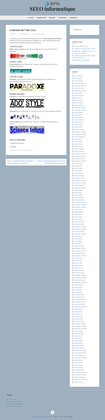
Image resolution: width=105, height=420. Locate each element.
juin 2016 (77, 287)
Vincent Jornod (24, 34)
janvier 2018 (78, 246)
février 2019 (78, 222)
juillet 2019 (77, 212)
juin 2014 (77, 336)
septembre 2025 (79, 91)
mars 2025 (77, 103)
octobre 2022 (78, 137)
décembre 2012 (79, 372)
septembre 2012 (79, 380)
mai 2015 (77, 314)
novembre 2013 (79, 353)
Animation (73, 17)
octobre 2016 (78, 280)
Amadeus (61, 416)
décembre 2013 (79, 350)
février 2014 (78, 346)
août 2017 (77, 258)
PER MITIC (52, 17)
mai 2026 (77, 78)
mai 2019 (77, 217)
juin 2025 (77, 98)
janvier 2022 (78, 151)
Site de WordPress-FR (15, 406)
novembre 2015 (79, 302)
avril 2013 (77, 365)
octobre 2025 (78, 88)
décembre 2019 (79, 202)
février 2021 (78, 176)
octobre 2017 (78, 253)
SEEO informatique (52, 8)
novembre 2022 (79, 134)
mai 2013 (77, 363)
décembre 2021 (79, 154)
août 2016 (77, 285)
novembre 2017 (79, 251)
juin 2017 (77, 261)
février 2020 (78, 197)
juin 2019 (77, 214)
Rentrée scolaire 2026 (81, 46)
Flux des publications (15, 402)
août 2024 (77, 112)
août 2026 (77, 76)
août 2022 (77, 139)
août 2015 (77, 309)
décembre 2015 (79, 299)
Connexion (12, 399)
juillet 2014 (77, 333)
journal (30, 150)
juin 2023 (77, 125)
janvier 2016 (78, 297)
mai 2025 (77, 100)
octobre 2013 (78, 355)
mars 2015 (77, 319)
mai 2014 (77, 338)
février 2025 (78, 105)
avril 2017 (77, 265)
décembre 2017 (79, 248)
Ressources (62, 17)
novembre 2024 (79, 108)
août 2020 (77, 190)
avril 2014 (77, 341)
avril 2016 (77, 292)
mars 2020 (77, 195)
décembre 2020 (79, 180)
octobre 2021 (78, 159)
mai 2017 (77, 263)
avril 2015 (77, 316)
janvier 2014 (78, 348)
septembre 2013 (79, 358)
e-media (13, 146)
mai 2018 (77, 241)
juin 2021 (77, 166)
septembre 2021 (79, 161)
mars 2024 (77, 117)
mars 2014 (77, 343)
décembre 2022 (79, 132)
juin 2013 (77, 360)
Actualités (35, 34)
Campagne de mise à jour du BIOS (84, 49)
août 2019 (77, 210)
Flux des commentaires (16, 404)
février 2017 (78, 270)
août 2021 (77, 163)
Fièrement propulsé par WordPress (43, 416)
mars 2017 (77, 268)
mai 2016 (77, 290)
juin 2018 (77, 239)
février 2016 (78, 295)
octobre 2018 (78, 231)
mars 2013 (77, 367)
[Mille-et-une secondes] (26, 56)
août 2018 (77, 236)
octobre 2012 (78, 377)
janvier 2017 (78, 273)
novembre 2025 (79, 86)
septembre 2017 (79, 256)
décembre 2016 (79, 275)
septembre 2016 (79, 282)
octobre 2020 (78, 185)
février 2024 (78, 120)
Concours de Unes (17, 143)
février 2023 (78, 129)
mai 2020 (77, 193)
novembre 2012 (79, 375)
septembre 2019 (79, 207)
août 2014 (77, 331)
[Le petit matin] (21, 71)
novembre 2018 (79, 229)
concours (18, 150)
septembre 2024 (79, 110)
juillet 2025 (77, 95)
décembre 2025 (79, 83)
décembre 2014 (79, 324)
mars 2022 (77, 146)
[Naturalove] (25, 116)
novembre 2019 (79, 205)
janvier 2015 (78, 321)
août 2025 (77, 93)
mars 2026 (77, 81)
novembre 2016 (79, 278)
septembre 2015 (79, 307)
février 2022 (78, 149)
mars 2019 (77, 219)
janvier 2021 (78, 178)
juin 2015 (77, 312)
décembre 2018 (79, 227)
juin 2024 (77, 115)
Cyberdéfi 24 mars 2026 (81, 60)
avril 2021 (77, 171)
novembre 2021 (79, 156)
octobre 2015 (78, 304)
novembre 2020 (79, 183)
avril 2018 (77, 244)
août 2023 (77, 122)
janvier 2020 (78, 200)
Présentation (41, 17)
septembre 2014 (79, 329)
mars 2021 (77, 173)
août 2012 (77, 382)
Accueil (31, 17)
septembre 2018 (79, 234)
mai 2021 (77, 168)
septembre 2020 (79, 188)
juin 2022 (77, 142)
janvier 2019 (78, 224)
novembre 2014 (79, 326)
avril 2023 (77, 127)
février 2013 (78, 370)
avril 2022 (77, 144)
